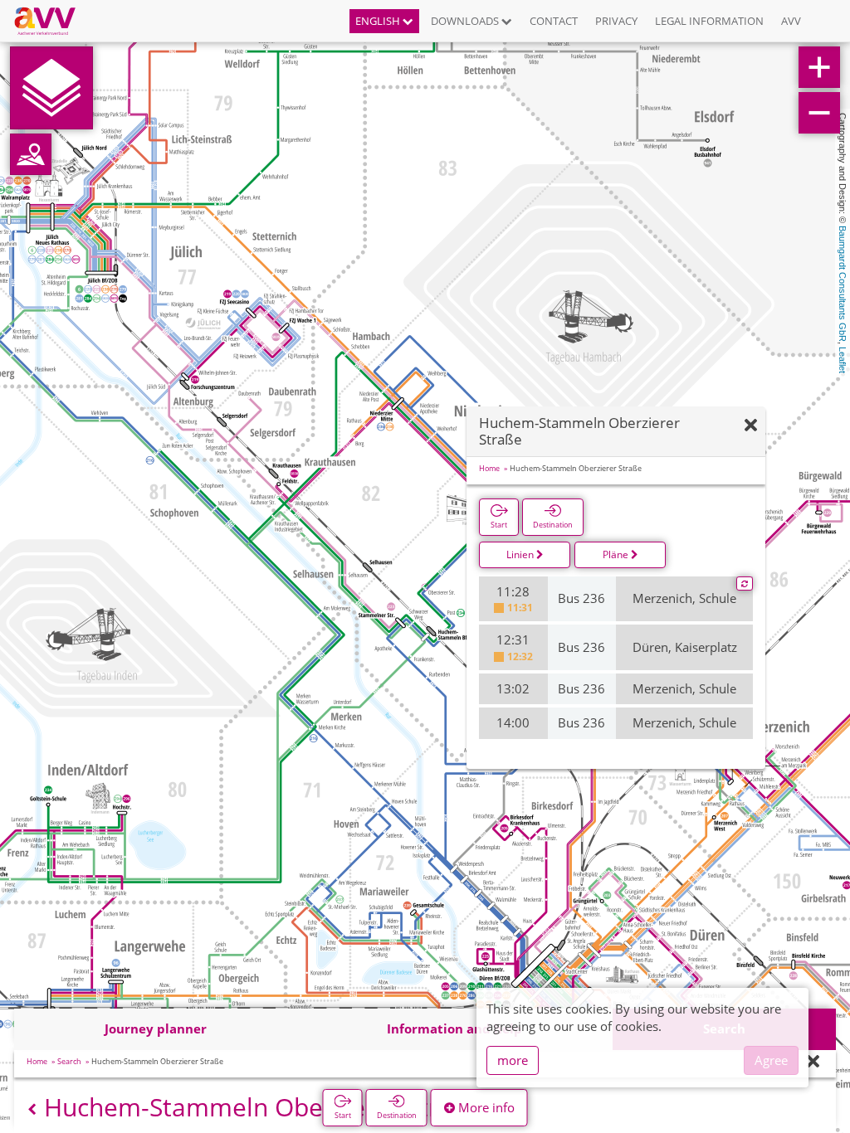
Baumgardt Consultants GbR (843, 284)
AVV (791, 20)
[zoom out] (819, 113)
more (512, 1060)
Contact (554, 20)
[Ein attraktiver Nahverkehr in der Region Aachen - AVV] (51, 20)
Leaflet (843, 360)
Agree (771, 1060)
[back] (32, 1109)
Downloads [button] (466, 20)
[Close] (813, 1062)
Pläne (617, 554)
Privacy (616, 20)
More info (485, 1107)
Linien (521, 554)
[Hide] (751, 426)
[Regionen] (30, 154)
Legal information (709, 20)
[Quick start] (51, 87)
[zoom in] (819, 67)
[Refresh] (744, 583)
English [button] (379, 20)
